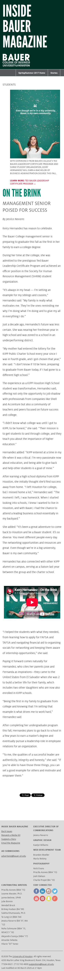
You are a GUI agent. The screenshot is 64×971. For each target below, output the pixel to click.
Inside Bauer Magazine (25, 27)
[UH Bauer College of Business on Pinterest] (42, 900)
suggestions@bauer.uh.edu (41, 964)
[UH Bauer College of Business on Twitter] (55, 893)
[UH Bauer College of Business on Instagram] (48, 893)
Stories (54, 72)
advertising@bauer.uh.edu (13, 856)
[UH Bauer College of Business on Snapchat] (48, 900)
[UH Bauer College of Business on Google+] (55, 900)
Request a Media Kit (10, 835)
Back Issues (6, 831)
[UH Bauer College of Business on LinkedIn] (42, 893)
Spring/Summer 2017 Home (31, 72)
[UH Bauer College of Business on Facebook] (36, 893)
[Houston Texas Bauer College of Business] (18, 67)
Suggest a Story (8, 839)
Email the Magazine (10, 843)
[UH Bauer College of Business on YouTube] (36, 900)
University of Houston (22, 956)
